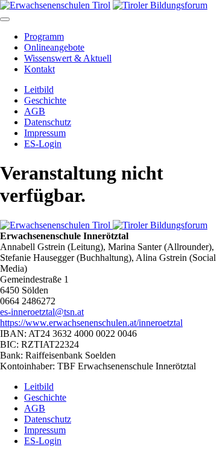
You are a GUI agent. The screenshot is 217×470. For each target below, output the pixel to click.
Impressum (45, 133)
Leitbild (39, 89)
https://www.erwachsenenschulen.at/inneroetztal (91, 323)
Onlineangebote (54, 47)
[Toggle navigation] (5, 19)
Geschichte (45, 100)
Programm (44, 36)
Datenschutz (47, 122)
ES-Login (42, 144)
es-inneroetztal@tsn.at (42, 312)
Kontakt (39, 69)
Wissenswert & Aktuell (68, 58)
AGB (34, 111)
